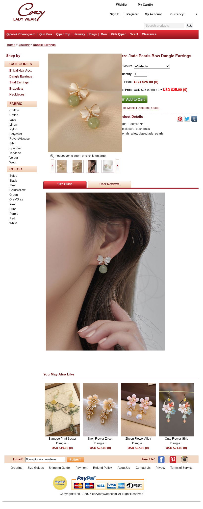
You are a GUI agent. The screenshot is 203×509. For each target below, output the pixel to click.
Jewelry (79, 34)
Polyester (15, 134)
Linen (13, 124)
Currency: (177, 14)
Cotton (13, 115)
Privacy (160, 468)
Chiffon (14, 110)
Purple (13, 213)
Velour (13, 157)
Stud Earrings (19, 82)
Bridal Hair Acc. (20, 70)
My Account (153, 14)
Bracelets (16, 88)
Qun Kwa (45, 34)
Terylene (15, 153)
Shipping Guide (148, 108)
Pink (12, 204)
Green (13, 194)
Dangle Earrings (44, 45)
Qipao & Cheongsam (20, 34)
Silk (11, 143)
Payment (81, 468)
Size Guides (35, 468)
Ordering (17, 468)
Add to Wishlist (127, 108)
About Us (124, 468)
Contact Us (143, 468)
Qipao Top (63, 34)
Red (12, 218)
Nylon (13, 129)
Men (104, 34)
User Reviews (109, 184)
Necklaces (17, 94)
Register (133, 14)
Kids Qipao (118, 34)
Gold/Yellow (17, 190)
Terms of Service (181, 468)
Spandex (15, 148)
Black (13, 180)
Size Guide (64, 184)
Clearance (149, 34)
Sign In (114, 14)
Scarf (134, 34)
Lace (12, 119)
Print (12, 209)
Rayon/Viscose (19, 138)
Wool (12, 162)
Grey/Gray (16, 199)
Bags (93, 34)
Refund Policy (102, 468)
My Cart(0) (145, 4)
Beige (13, 175)
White (13, 223)
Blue (12, 185)
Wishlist (121, 4)
